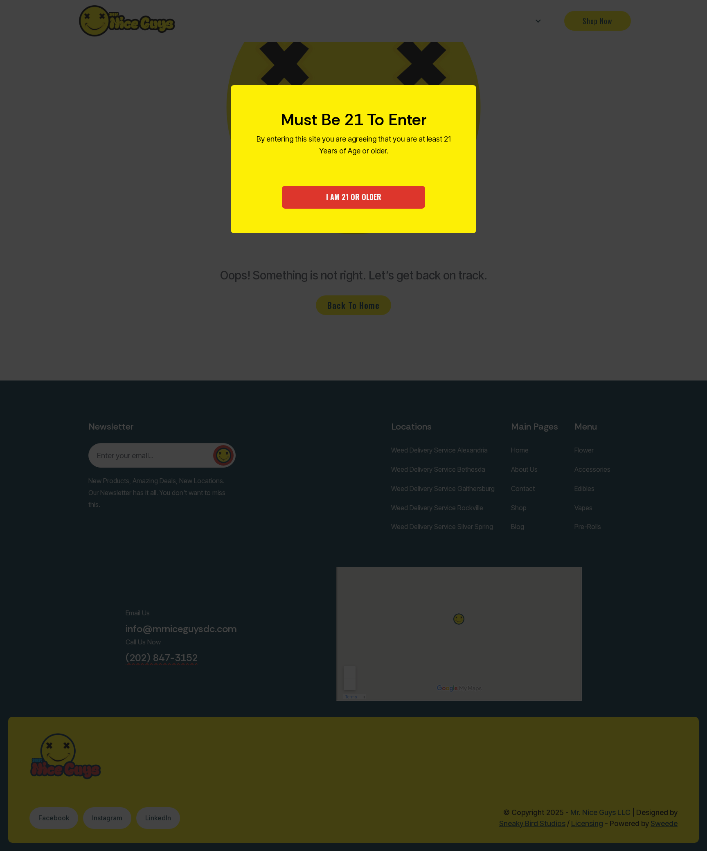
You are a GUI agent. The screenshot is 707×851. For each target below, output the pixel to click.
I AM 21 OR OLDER (353, 196)
